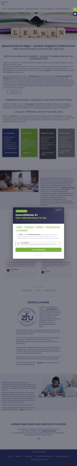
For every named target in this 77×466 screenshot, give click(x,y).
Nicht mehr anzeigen (38, 254)
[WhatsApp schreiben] (75, 9)
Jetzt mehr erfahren (38, 249)
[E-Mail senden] (75, 14)
